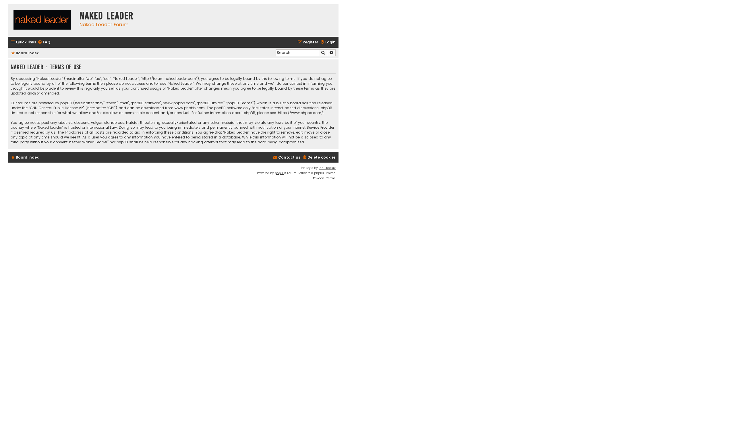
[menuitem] (44, 42)
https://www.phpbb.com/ (300, 112)
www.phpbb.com (190, 107)
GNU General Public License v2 (56, 107)
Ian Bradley (327, 168)
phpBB (279, 173)
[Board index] (42, 20)
